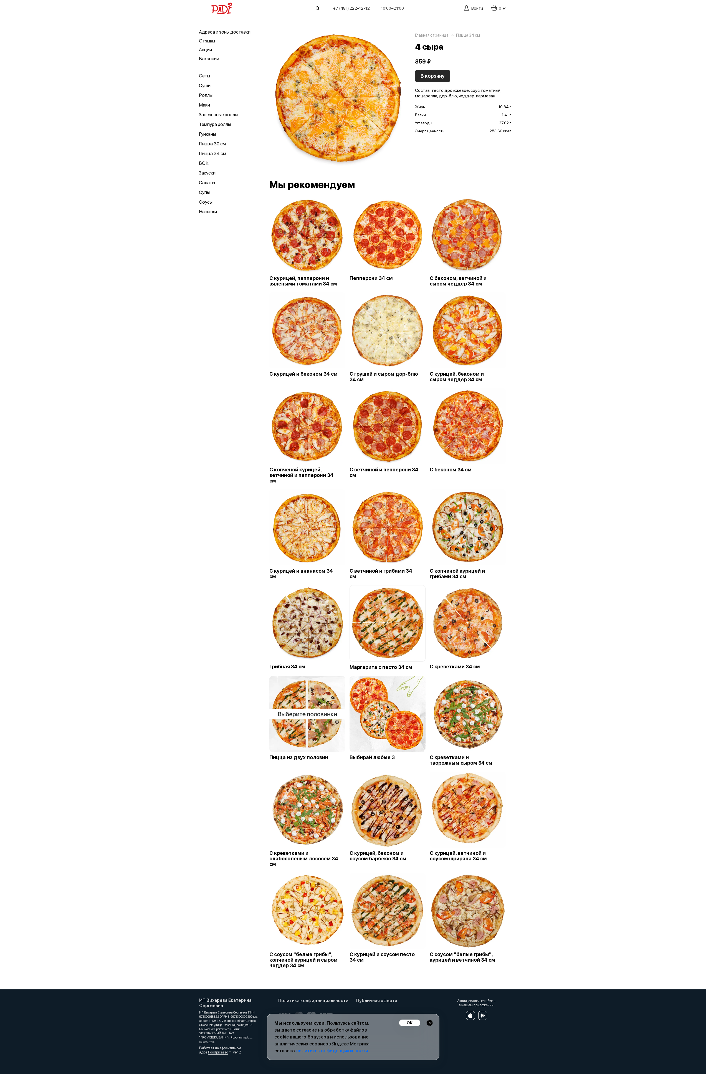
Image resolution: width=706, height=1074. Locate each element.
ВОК (204, 163)
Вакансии (209, 58)
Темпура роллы (215, 124)
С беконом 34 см (451, 469)
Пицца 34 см (212, 153)
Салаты (207, 182)
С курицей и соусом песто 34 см (382, 957)
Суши (205, 85)
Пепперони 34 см (371, 278)
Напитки (208, 211)
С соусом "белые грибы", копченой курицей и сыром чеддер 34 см (303, 960)
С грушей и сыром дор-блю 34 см (384, 376)
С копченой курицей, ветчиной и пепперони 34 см (301, 475)
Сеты (204, 76)
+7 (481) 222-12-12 (351, 8)
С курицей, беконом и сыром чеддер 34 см (457, 376)
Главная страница (432, 35)
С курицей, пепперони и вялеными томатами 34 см (303, 281)
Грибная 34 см (287, 666)
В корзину (433, 76)
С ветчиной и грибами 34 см (381, 573)
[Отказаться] (430, 1023)
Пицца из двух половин (298, 757)
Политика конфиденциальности (313, 1000)
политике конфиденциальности (332, 1050)
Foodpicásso (218, 1052)
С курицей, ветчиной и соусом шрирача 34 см (458, 855)
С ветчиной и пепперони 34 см (384, 472)
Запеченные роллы (218, 114)
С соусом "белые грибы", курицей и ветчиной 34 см (462, 957)
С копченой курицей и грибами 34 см (457, 573)
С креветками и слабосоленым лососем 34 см (303, 858)
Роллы (205, 95)
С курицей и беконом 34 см (303, 374)
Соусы (205, 202)
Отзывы (207, 41)
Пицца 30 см (212, 143)
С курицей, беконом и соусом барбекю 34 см (378, 855)
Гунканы (207, 134)
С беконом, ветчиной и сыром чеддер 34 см (458, 281)
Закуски (207, 173)
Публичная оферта (376, 1000)
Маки (204, 105)
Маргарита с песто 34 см (381, 667)
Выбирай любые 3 (372, 757)
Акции (205, 49)
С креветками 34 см (455, 666)
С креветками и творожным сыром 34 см (461, 760)
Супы (204, 192)
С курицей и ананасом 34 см (301, 573)
